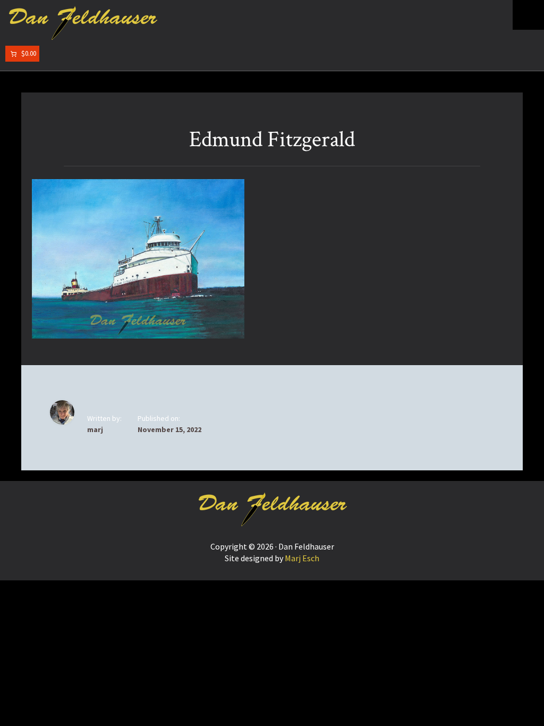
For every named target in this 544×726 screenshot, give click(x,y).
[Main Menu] (528, 15)
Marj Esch (302, 558)
